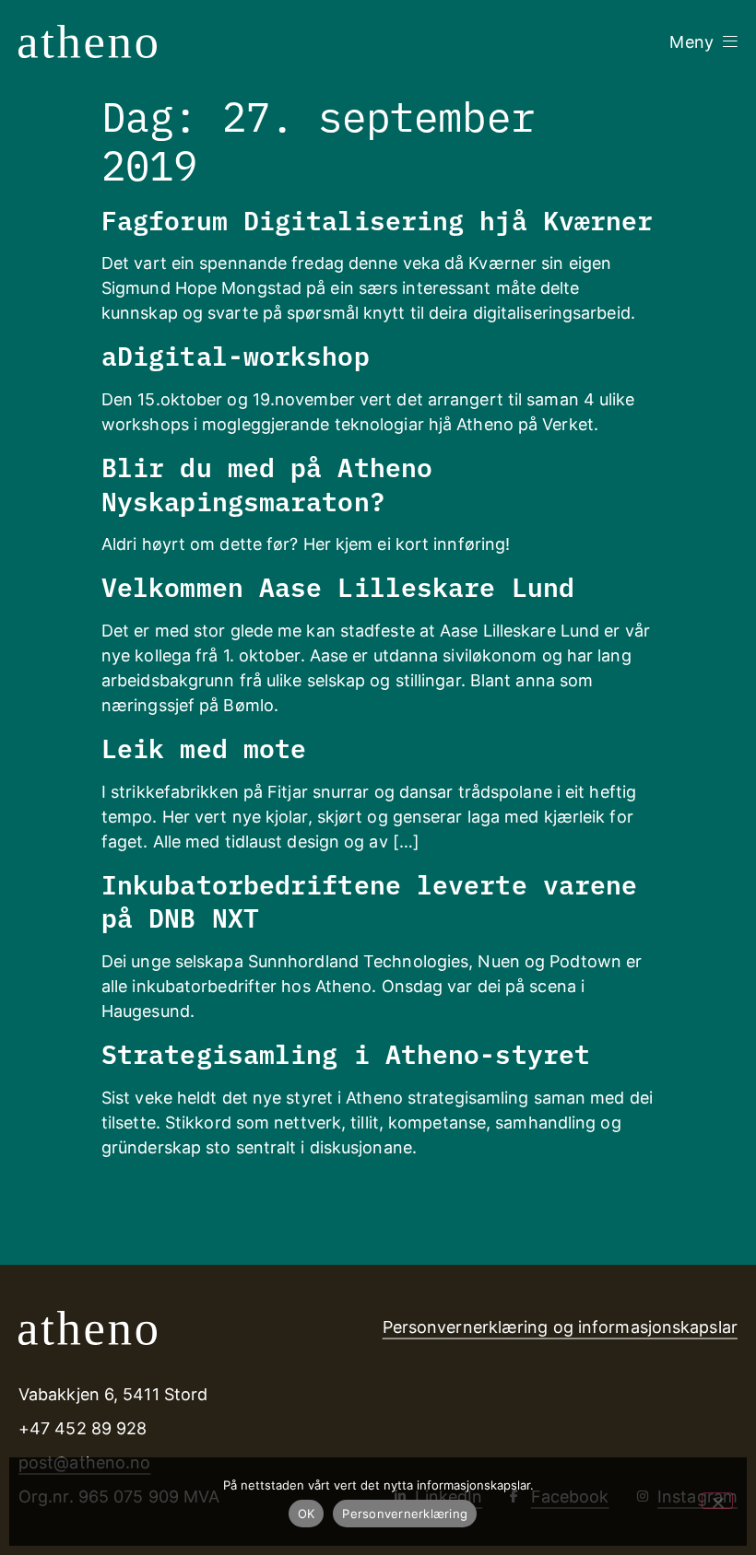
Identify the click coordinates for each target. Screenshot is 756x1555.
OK (306, 1513)
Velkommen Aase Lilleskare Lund (337, 585)
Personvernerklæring (404, 1513)
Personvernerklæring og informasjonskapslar (560, 1327)
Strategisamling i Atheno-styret (345, 1052)
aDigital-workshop (235, 354)
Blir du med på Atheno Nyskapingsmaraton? (266, 482)
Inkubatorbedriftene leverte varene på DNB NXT (369, 899)
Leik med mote (203, 747)
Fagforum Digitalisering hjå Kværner (377, 219)
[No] (717, 1500)
